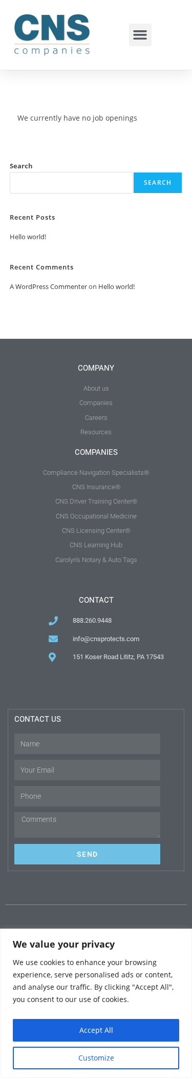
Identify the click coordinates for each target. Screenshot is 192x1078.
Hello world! (28, 236)
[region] (96, 1003)
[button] (140, 35)
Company (96, 368)
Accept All (96, 1030)
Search (21, 165)
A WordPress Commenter (48, 286)
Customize (96, 1058)
